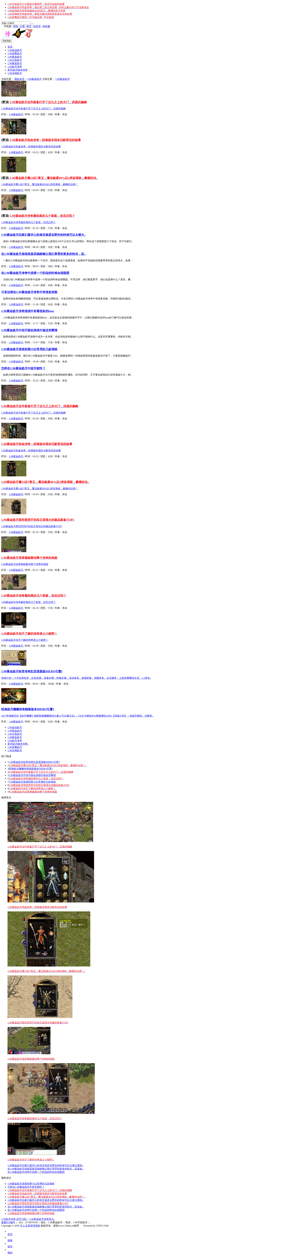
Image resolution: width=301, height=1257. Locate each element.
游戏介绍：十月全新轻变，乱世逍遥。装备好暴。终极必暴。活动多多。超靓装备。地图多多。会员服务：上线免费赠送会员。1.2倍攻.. (76, 678)
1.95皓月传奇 (15, 66)
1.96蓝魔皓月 (15, 53)
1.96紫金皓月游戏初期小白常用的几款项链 (29, 349)
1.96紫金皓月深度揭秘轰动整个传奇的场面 (24, 564)
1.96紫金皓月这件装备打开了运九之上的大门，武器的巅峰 (33, 108)
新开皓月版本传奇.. (18, 744)
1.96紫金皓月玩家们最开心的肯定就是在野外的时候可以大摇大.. (43, 234)
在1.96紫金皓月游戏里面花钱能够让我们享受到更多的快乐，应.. (43, 254)
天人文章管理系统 (30, 1225)
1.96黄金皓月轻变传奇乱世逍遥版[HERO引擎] (31, 671)
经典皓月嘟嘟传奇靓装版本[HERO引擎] (27, 709)
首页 (10, 47)
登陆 (15, 26)
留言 (29, 26)
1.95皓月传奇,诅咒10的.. (14, 1219)
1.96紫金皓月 (15, 63)
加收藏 (46, 26)
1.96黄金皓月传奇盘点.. (42, 1219)
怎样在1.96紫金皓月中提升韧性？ (23, 368)
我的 (10, 1252)
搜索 (10, 1240)
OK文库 (82, 1229)
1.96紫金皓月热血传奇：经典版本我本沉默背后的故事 (31, 146)
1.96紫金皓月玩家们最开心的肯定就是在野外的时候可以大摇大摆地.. (45, 1165)
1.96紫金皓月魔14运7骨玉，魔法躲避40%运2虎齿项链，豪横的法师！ (39, 184)
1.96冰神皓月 (15, 73)
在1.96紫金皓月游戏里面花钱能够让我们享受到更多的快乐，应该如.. (45, 1168)
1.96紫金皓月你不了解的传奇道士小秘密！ (24, 640)
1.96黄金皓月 (15, 56)
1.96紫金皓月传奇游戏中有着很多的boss (27, 311)
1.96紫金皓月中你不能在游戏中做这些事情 (29, 330)
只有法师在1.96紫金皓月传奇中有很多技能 (29, 292)
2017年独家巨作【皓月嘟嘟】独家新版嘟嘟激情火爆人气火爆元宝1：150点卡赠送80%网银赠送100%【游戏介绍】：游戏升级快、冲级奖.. (77, 715)
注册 (22, 26)
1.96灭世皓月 (15, 60)
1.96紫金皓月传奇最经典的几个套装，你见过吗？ (28, 222)
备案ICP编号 (8, 1222)
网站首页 (19, 79)
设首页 (37, 26)
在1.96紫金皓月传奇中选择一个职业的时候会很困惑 (35, 273)
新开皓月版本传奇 (18, 70)
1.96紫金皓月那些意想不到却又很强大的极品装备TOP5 (31, 526)
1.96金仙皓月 (15, 50)
